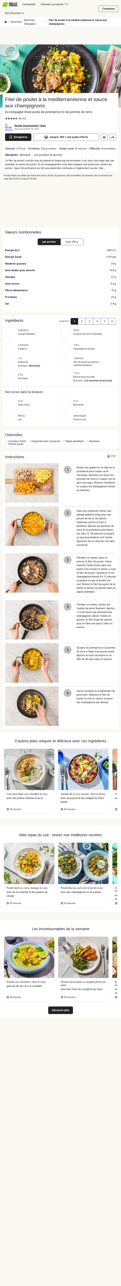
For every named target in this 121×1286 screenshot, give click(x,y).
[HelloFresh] (10, 4)
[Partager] (112, 137)
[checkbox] (6, 118)
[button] (74, 321)
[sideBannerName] (60, 203)
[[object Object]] (104, 137)
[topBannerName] (60, 35)
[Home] (6, 22)
